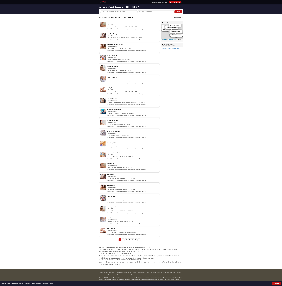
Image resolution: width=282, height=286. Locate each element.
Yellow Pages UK (107, 274)
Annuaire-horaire (165, 41)
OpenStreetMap (172, 39)
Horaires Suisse (118, 272)
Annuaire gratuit (103, 272)
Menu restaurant (143, 274)
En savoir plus (48, 283)
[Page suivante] (138, 239)
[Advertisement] (172, 74)
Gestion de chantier (153, 274)
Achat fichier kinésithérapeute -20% (170, 48)
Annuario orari (135, 272)
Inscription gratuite (175, 2)
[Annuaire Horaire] (102, 2)
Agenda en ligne (134, 274)
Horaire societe (126, 274)
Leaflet (164, 39)
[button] (163, 26)
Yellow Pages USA (117, 274)
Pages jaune (111, 272)
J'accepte (276, 283)
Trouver (178, 11)
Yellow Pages (160, 272)
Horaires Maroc (144, 272)
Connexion (164, 2)
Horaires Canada (127, 272)
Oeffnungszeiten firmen (170, 272)
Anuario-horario (152, 272)
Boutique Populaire (156, 2)
